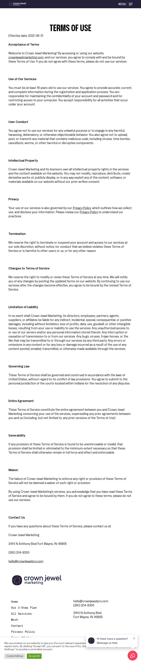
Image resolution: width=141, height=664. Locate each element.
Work (14, 620)
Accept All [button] (34, 656)
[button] (125, 4)
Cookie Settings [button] (14, 656)
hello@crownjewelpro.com (25, 561)
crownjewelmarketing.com (26, 57)
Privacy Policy (82, 208)
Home (14, 601)
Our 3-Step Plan (24, 607)
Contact (17, 626)
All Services (21, 614)
